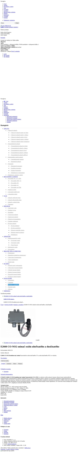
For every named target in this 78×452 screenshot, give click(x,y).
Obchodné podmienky (12, 116)
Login (5, 54)
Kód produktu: (4, 350)
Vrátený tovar (7, 419)
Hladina (5, 13)
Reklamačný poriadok (12, 118)
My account (6, 55)
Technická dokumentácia (7, 374)
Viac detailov (4, 358)
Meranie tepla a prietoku (9, 12)
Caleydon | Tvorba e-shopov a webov (10, 449)
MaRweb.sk (27, 448)
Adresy (5, 422)
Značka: (3, 353)
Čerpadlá (6, 16)
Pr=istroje (6, 9)
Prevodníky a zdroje (8, 6)
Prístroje (6, 107)
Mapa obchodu (7, 410)
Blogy (5, 409)
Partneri (5, 408)
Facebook (8, 363)
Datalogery (6, 15)
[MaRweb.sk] (6, 25)
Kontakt (6, 17)
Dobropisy (6, 420)
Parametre (6, 371)
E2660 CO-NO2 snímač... (9, 299)
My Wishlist (6, 56)
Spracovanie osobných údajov (14, 119)
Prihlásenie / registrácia (9, 20)
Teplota (5, 5)
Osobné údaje (7, 423)
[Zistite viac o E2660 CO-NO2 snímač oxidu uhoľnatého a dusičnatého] (18, 296)
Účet (2, 415)
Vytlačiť (3, 363)
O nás (5, 406)
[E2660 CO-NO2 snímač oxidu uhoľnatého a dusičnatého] (18, 342)
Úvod (5, 4)
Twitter (14, 363)
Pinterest (20, 363)
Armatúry (6, 10)
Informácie (6, 115)
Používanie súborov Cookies (10, 405)
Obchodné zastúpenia (12, 120)
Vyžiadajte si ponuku (6, 369)
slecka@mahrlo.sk (11, 444)
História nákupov (8, 418)
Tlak (5, 8)
